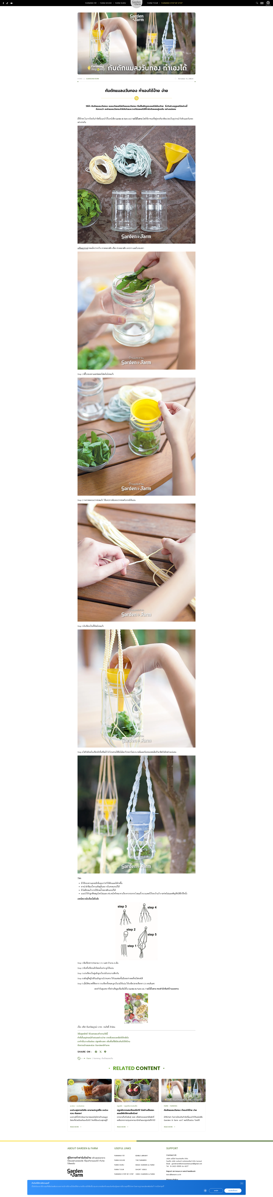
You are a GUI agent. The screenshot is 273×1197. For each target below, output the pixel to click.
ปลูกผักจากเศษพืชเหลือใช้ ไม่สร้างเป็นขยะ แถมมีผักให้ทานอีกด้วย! (135, 1111)
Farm (89, 1058)
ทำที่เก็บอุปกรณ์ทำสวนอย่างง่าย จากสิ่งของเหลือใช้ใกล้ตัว (103, 1037)
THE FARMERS (141, 1160)
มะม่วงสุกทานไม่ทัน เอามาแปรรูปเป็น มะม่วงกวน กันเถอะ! (89, 1111)
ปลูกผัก (119, 1106)
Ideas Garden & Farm (145, 1165)
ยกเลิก (216, 1191)
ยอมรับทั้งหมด (232, 1191)
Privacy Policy (172, 1179)
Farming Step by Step (172, 3)
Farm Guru (120, 3)
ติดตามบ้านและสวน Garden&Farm (94, 1045)
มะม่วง (72, 1106)
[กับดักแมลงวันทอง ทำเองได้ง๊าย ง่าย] (183, 1090)
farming (96, 1058)
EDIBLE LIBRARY (142, 1155)
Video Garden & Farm (145, 1174)
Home (80, 79)
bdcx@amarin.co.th (173, 1174)
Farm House (106, 3)
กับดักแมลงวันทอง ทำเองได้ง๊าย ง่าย (180, 1110)
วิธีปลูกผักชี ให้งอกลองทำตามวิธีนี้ (93, 1033)
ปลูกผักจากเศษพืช (130, 1106)
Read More (74, 1127)
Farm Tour (152, 3)
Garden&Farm (92, 79)
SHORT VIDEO (141, 1169)
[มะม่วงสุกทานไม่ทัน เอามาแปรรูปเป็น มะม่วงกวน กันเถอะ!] (89, 1090)
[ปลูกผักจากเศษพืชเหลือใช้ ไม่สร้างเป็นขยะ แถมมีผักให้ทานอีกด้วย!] (136, 1090)
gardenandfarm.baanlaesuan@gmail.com (187, 1163)
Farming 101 (91, 3)
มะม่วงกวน (80, 1106)
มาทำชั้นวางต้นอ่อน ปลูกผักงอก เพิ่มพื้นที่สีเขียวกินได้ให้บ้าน (104, 1041)
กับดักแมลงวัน (107, 1058)
